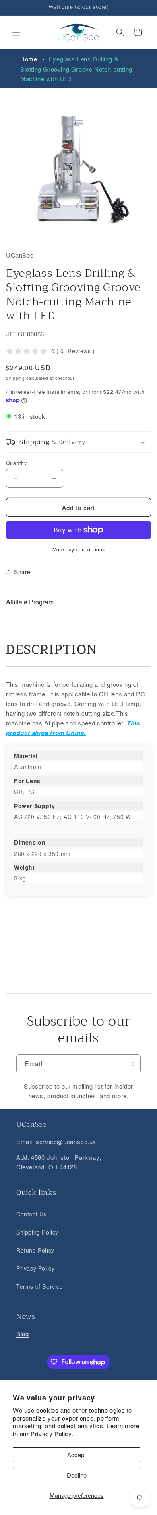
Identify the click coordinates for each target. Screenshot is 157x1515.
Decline (77, 1475)
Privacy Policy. (52, 1433)
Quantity (16, 463)
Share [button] (22, 572)
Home (28, 59)
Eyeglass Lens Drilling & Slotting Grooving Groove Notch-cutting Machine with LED (76, 69)
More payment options (78, 549)
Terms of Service (39, 1286)
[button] (16, 32)
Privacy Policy (35, 1268)
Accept (76, 1454)
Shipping (15, 378)
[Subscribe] (131, 1063)
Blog (22, 1333)
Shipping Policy (37, 1232)
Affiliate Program (30, 601)
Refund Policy (35, 1250)
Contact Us (31, 1214)
